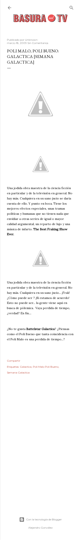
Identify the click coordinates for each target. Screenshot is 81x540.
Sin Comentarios (37, 43)
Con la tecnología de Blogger (44, 519)
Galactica (26, 366)
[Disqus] (40, 440)
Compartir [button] (13, 360)
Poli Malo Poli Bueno (46, 366)
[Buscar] (71, 7)
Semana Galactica (18, 372)
